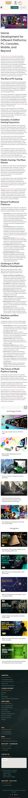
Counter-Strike (20, 104)
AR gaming (17, 238)
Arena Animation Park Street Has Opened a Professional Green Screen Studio (14, 662)
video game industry (7, 56)
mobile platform (11, 189)
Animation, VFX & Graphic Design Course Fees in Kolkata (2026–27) (13, 550)
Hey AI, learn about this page (14, 797)
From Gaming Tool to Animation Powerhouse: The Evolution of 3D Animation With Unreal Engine (11, 499)
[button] (1, 7)
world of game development (15, 389)
